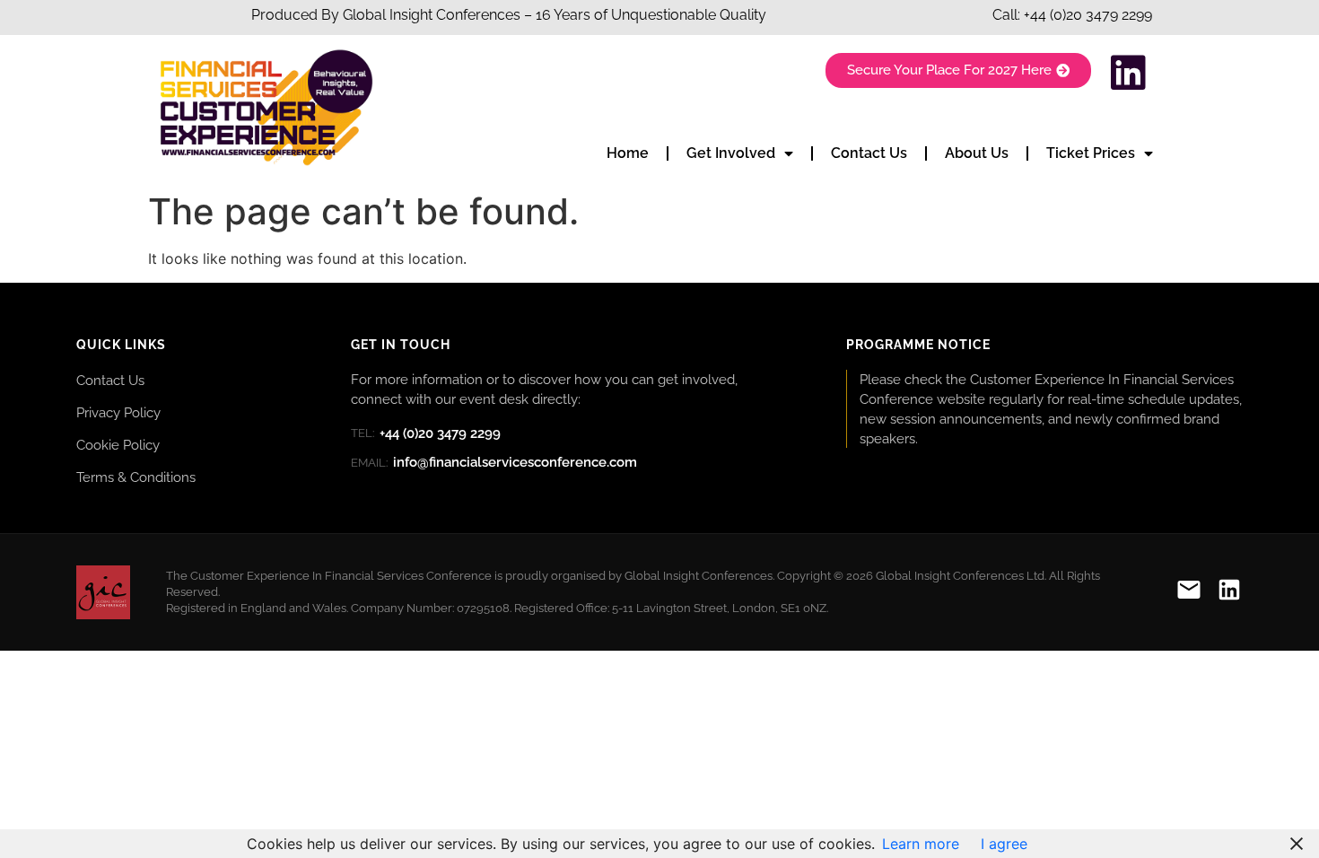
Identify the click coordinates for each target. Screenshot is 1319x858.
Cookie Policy (118, 444)
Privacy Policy (118, 412)
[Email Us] (1188, 592)
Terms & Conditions (136, 477)
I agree (1004, 844)
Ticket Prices (1090, 153)
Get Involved (730, 153)
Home (628, 153)
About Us (977, 153)
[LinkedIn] (1229, 592)
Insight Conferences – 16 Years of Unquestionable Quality (576, 14)
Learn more (920, 844)
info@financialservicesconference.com (494, 462)
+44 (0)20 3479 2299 (1088, 14)
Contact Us (869, 153)
